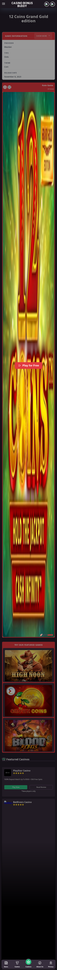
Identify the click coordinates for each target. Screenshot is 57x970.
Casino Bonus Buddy (22, 4)
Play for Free (30, 365)
